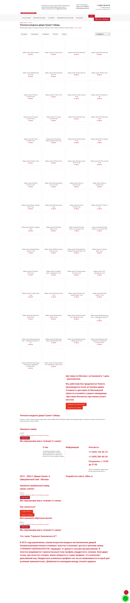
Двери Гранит (23, 22)
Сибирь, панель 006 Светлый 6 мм (76, 73)
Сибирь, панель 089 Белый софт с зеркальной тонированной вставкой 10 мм (99, 340)
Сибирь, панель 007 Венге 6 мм (99, 73)
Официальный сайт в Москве (28, 13)
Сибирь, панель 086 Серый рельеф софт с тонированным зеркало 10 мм (31, 340)
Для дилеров (79, 17)
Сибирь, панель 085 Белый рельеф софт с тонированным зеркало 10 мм (99, 317)
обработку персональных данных (40, 435)
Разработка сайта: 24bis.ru (79, 476)
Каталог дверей (26, 17)
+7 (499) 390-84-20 (105, 7)
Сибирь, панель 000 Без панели (30, 52)
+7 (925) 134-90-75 (103, 5)
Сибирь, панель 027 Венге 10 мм (30, 161)
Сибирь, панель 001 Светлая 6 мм (53, 52)
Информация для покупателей (65, 17)
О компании (51, 17)
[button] (126, 592)
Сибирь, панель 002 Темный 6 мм (76, 52)
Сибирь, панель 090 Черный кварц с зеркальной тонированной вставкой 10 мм (30, 364)
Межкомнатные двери (39, 17)
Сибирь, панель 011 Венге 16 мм (53, 95)
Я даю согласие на (35, 435)
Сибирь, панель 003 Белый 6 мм (99, 52)
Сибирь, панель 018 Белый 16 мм (76, 117)
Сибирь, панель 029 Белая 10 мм (53, 161)
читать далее (78, 27)
